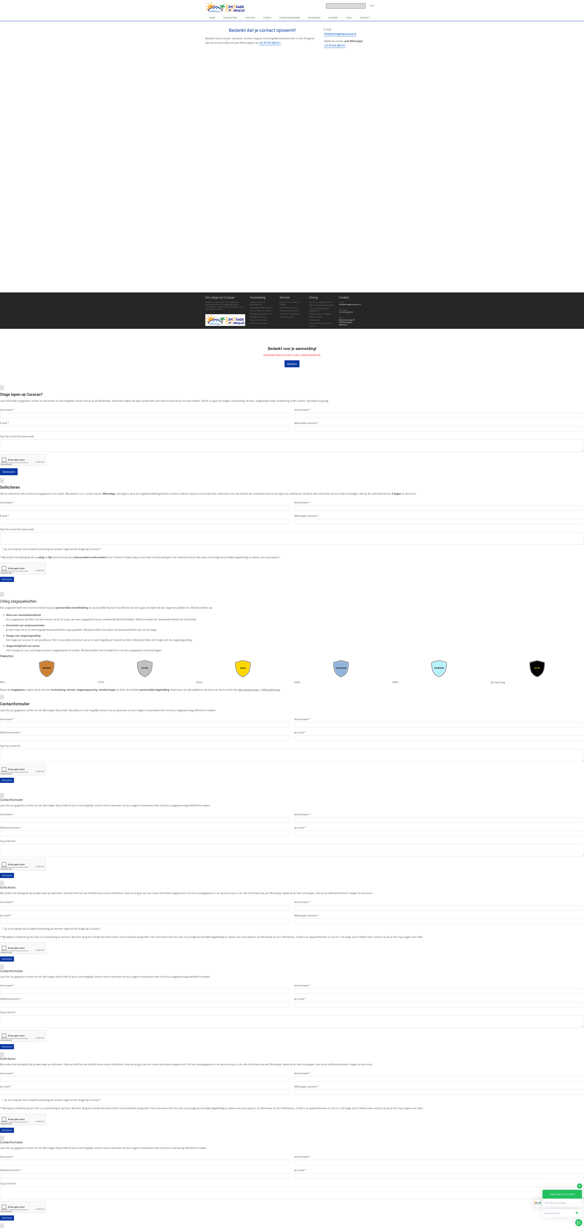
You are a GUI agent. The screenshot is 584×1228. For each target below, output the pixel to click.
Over (349, 17)
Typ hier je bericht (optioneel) (17, 436)
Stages (267, 17)
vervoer (250, 17)
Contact (365, 17)
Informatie (314, 17)
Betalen (292, 364)
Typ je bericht (8, 841)
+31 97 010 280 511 (270, 42)
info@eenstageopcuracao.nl (340, 33)
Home (212, 17)
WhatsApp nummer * (306, 423)
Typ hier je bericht (10, 746)
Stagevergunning (289, 17)
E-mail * (4, 423)
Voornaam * (7, 409)
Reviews (333, 17)
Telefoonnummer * (11, 732)
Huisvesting (230, 17)
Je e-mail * (300, 732)
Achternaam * (302, 409)
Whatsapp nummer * (306, 915)
